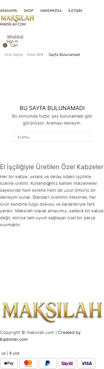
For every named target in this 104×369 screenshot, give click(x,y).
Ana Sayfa (14, 54)
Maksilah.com (13, 24)
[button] (9, 45)
